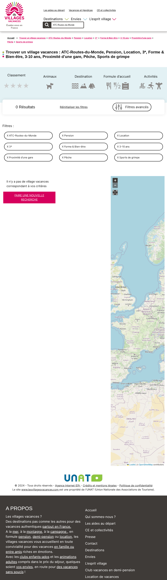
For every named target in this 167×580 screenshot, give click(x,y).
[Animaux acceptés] (49, 87)
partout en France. (56, 527)
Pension (77, 38)
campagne (58, 532)
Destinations (53, 19)
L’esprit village (100, 19)
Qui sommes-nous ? (100, 517)
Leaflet (132, 464)
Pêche (10, 42)
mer (15, 532)
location (66, 537)
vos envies (24, 567)
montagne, (35, 532)
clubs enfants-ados (34, 557)
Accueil (10, 38)
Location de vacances (102, 577)
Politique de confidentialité (135, 485)
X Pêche (67, 157)
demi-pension (43, 537)
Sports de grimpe (24, 42)
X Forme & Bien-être (74, 146)
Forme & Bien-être (109, 38)
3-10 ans (124, 38)
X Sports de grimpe (128, 157)
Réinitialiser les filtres (74, 107)
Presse (90, 537)
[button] (115, 180)
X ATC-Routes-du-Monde (22, 135)
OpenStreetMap (146, 464)
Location (88, 38)
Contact (91, 543)
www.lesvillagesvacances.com (40, 489)
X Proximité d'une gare (20, 157)
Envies (76, 19)
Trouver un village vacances (32, 38)
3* (96, 38)
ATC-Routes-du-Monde (59, 38)
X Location (123, 135)
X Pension (68, 135)
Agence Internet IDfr (68, 485)
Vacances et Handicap (81, 10)
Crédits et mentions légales (100, 485)
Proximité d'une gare (141, 38)
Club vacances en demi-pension (110, 570)
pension (24, 537)
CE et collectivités (106, 10)
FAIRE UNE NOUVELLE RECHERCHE (29, 197)
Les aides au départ (54, 10)
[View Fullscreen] (115, 192)
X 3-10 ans (123, 146)
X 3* (9, 146)
